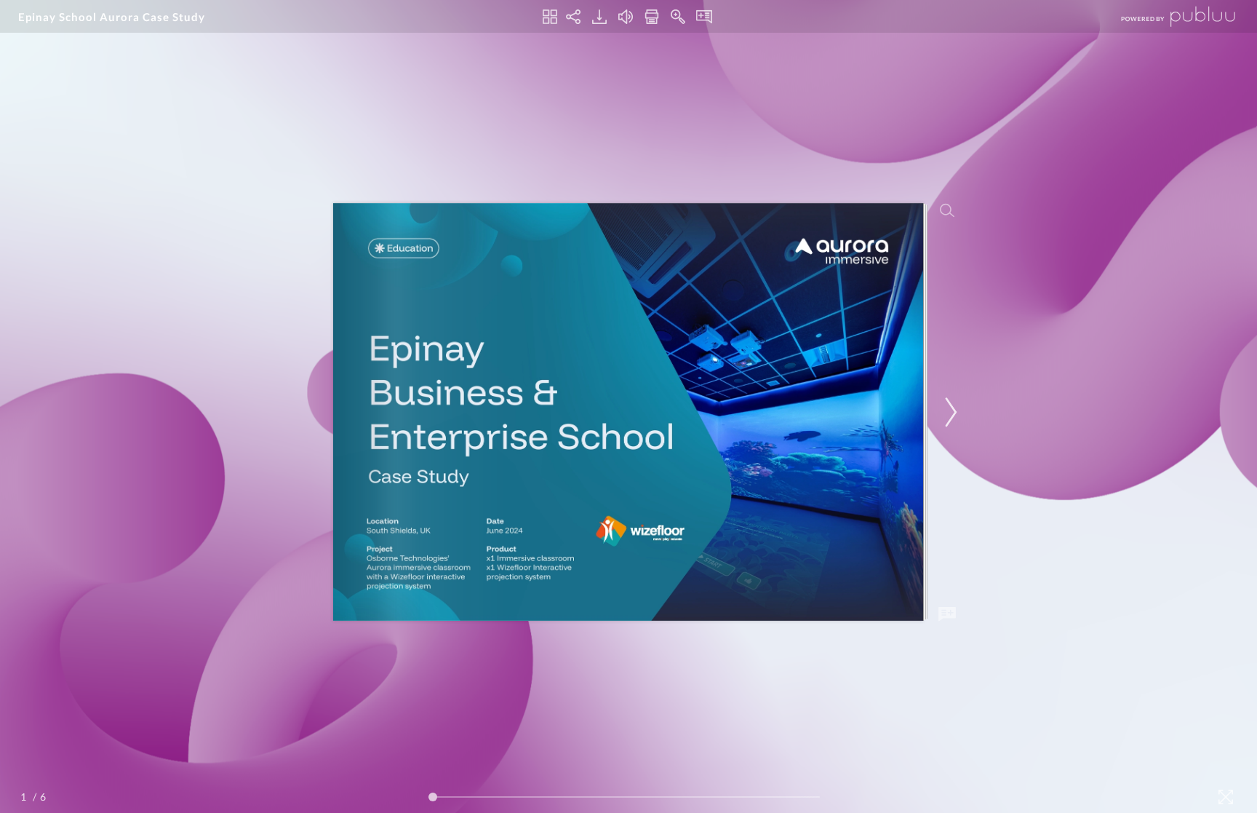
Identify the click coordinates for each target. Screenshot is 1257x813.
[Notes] (704, 17)
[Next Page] (948, 412)
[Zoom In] (678, 17)
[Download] (599, 17)
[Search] (947, 210)
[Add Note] (947, 614)
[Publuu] (1166, 16)
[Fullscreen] (1226, 797)
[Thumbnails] (550, 17)
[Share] (573, 17)
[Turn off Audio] (625, 17)
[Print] (652, 17)
